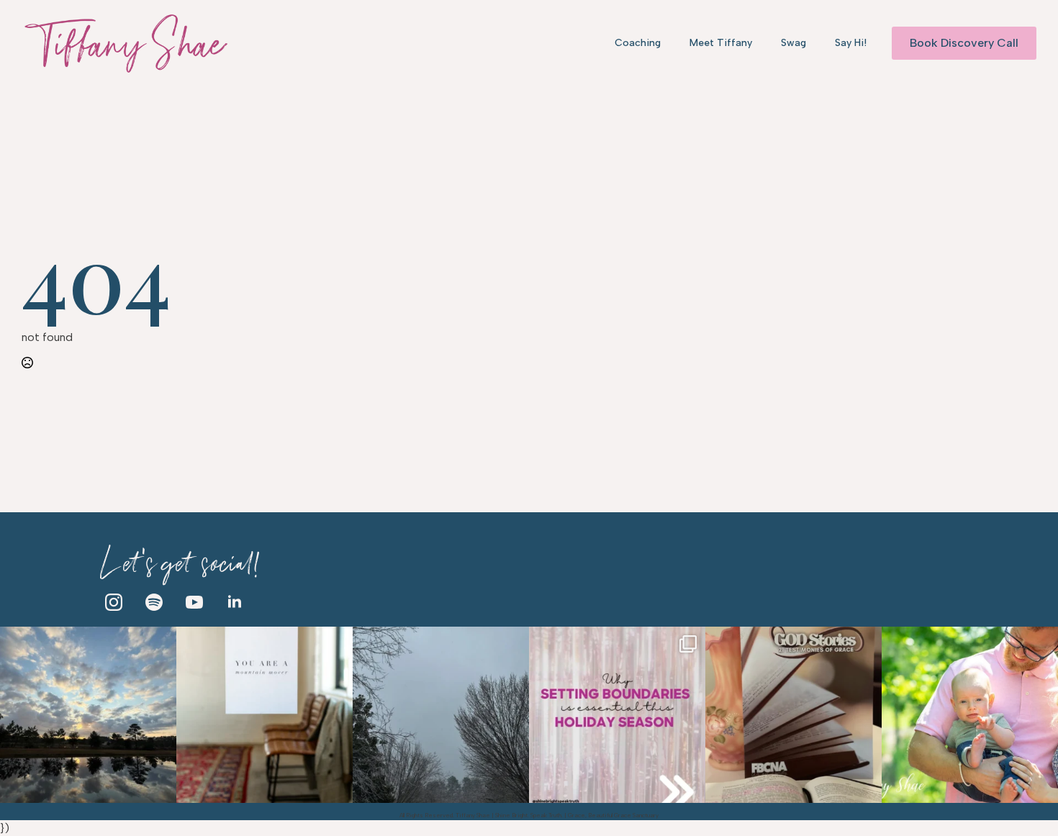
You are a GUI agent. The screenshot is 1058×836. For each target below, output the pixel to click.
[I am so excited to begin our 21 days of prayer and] (793, 715)
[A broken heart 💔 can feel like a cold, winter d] (441, 715)
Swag (793, 43)
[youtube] (194, 602)
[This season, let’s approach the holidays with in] (617, 715)
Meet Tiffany (720, 43)
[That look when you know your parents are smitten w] (970, 715)
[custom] (154, 602)
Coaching (638, 43)
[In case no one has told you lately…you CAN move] (264, 715)
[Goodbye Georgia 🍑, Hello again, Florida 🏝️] (88, 715)
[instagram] (114, 602)
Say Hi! (851, 43)
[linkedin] (234, 602)
